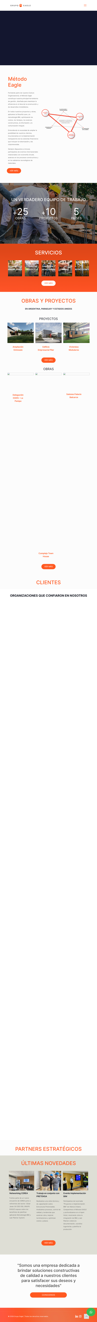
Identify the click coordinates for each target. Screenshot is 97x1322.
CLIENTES (48, 582)
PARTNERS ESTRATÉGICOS (48, 1149)
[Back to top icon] (86, 1316)
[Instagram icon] (80, 1316)
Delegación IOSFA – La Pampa (18, 398)
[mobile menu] (85, 5)
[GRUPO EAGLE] (20, 5)
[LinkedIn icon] (76, 1316)
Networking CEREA (18, 1193)
